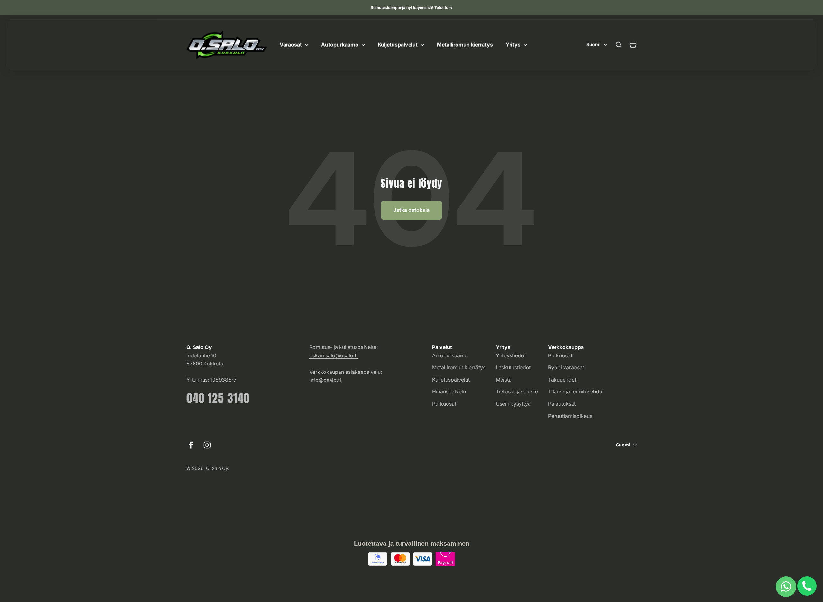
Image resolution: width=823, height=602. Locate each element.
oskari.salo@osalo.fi (333, 355)
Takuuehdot (562, 379)
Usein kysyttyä (513, 403)
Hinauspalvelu (449, 391)
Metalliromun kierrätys (465, 44)
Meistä (503, 379)
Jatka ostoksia (411, 210)
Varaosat (291, 44)
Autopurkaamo (339, 44)
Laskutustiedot (513, 367)
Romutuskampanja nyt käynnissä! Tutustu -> (412, 7)
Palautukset (562, 403)
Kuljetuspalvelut (398, 44)
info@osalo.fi (325, 380)
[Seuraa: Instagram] (207, 445)
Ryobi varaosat (566, 367)
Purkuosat (444, 403)
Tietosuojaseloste (517, 391)
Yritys (513, 44)
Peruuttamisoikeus (570, 416)
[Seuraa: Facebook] (190, 445)
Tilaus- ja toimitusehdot (576, 391)
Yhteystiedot (511, 355)
